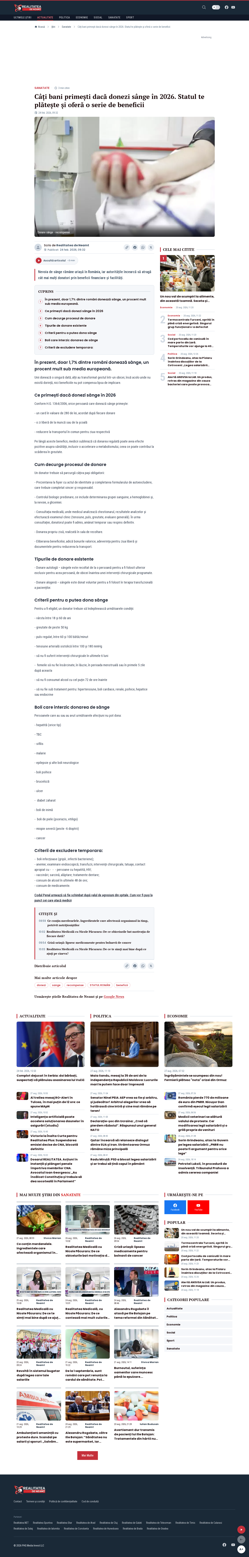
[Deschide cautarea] (204, 7)
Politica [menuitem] (64, 17)
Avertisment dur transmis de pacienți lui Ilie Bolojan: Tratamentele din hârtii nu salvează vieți (135, 1436)
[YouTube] (233, 7)
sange (56, 985)
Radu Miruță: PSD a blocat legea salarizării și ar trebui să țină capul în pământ (123, 1161)
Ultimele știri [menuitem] (22, 17)
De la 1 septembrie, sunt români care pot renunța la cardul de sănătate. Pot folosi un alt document (86, 1377)
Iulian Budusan (149, 1424)
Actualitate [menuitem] (45, 17)
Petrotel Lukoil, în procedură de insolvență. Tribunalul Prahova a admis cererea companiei (203, 1168)
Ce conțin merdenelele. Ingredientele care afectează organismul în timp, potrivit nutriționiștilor (97, 923)
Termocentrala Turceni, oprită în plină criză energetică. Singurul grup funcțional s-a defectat (191, 323)
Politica (172, 353)
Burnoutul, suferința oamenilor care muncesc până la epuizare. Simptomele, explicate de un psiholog (136, 1377)
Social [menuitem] (98, 17)
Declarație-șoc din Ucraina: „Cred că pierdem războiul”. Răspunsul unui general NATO (123, 1125)
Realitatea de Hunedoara (105, 1528)
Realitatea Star (64, 1522)
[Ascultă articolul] (241, 1530)
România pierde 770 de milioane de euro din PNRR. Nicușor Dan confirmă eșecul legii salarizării (203, 1102)
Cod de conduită (90, 1501)
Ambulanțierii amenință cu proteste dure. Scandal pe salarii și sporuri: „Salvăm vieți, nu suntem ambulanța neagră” (38, 1441)
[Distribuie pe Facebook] (135, 247)
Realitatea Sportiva (42, 1522)
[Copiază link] (127, 247)
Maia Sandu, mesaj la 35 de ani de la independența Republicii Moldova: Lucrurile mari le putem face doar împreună (124, 1080)
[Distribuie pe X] (151, 247)
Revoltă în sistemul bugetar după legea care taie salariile (38, 1375)
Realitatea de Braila (133, 1528)
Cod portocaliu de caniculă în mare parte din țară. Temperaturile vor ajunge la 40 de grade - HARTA (189, 344)
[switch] (216, 7)
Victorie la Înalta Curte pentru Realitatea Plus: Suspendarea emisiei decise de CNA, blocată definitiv (54, 1142)
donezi (41, 985)
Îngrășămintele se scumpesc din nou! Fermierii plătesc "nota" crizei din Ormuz (195, 1078)
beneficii (122, 985)
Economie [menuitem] (82, 17)
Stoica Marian (52, 1238)
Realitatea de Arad (85, 1522)
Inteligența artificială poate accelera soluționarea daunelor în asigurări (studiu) (57, 1121)
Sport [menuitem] (130, 17)
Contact (18, 1501)
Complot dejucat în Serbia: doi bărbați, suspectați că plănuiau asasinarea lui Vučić (51, 1078)
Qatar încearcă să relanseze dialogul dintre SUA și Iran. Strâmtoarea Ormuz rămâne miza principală (120, 1144)
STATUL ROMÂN (100, 985)
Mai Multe (88, 1455)
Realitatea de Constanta (76, 1528)
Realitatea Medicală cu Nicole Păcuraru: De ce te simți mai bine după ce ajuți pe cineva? (96, 951)
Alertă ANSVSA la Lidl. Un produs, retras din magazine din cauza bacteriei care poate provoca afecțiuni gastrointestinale (190, 382)
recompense (75, 985)
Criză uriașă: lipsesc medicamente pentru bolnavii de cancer (89, 943)
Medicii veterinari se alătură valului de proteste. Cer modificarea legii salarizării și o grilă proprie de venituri (202, 1123)
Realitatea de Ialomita (48, 1528)
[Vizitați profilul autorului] (38, 247)
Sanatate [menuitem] (114, 17)
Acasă (41, 26)
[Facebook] (226, 7)
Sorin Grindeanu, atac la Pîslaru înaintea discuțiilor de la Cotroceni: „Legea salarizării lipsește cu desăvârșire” (190, 363)
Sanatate (66, 26)
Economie (166, 307)
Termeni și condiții (35, 1501)
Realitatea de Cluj (109, 1522)
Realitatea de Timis (185, 1522)
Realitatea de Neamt (72, 245)
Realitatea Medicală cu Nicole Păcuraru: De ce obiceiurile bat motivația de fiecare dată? (98, 934)
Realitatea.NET (21, 1522)
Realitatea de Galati (132, 1522)
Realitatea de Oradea (157, 1528)
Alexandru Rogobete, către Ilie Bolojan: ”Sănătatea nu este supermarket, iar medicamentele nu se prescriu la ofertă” (86, 1441)
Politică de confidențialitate (63, 1501)
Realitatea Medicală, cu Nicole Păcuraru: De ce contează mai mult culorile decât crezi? (86, 1315)
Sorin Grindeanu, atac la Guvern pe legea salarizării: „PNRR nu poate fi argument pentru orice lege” (203, 1146)
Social (171, 334)
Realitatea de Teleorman (158, 1522)
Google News (114, 996)
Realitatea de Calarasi (211, 1522)
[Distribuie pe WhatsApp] (143, 247)
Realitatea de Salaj (23, 1528)
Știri (53, 26)
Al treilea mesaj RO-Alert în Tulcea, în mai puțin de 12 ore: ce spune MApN (55, 1102)
